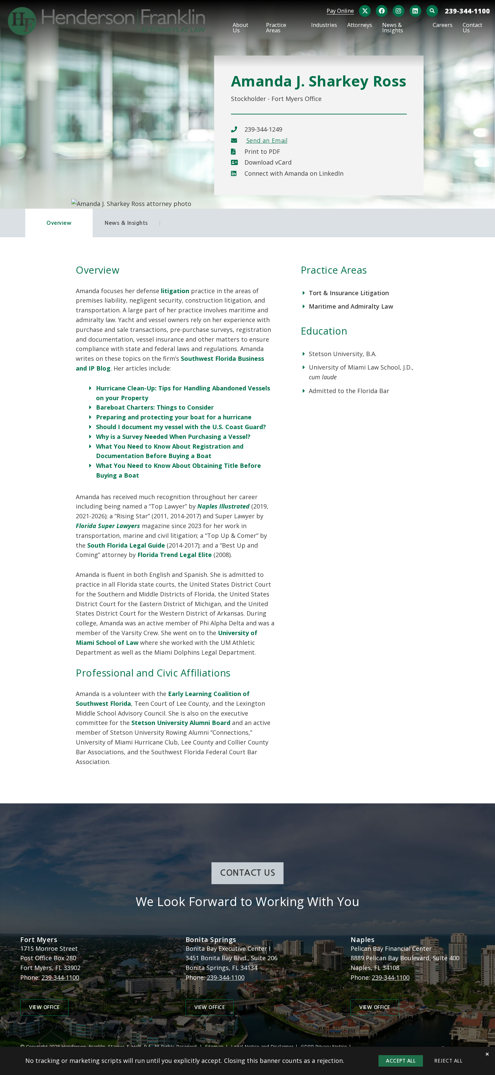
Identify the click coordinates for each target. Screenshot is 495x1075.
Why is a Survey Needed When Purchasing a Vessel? (173, 436)
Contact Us (472, 28)
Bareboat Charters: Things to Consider (155, 407)
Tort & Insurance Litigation (349, 293)
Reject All (448, 1061)
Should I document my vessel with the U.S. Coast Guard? (181, 427)
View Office (44, 1007)
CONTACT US (247, 873)
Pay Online (340, 10)
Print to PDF (262, 151)
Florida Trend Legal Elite (174, 555)
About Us (240, 28)
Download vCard (268, 162)
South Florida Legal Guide (126, 545)
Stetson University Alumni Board (180, 723)
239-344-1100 (467, 10)
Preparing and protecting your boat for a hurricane (174, 417)
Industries (324, 25)
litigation (175, 291)
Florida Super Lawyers (108, 526)
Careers (443, 25)
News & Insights (392, 28)
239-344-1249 (263, 129)
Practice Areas (276, 28)
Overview (58, 223)
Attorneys (359, 25)
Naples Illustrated (223, 506)
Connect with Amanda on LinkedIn (293, 173)
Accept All (401, 1061)
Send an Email (267, 141)
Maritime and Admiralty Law (351, 306)
